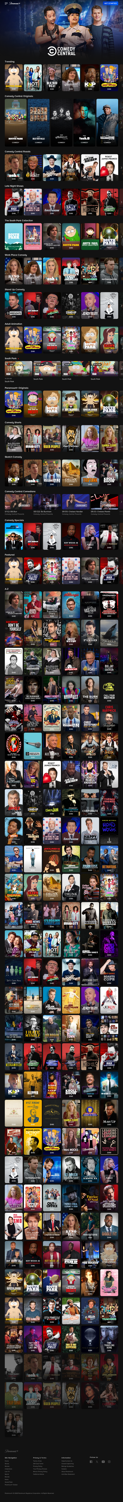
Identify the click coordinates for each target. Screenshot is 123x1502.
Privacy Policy (37, 1466)
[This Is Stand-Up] (90, 1339)
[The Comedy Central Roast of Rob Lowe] (109, 774)
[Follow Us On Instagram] (109, 1462)
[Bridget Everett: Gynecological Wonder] (52, 689)
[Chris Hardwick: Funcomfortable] (109, 717)
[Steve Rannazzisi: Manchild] (52, 1311)
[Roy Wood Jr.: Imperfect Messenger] (33, 1254)
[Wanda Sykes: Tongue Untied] (90, 1395)
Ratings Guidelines (68, 1466)
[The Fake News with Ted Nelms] (33, 915)
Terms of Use (37, 1461)
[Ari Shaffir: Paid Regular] (14, 661)
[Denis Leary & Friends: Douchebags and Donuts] (71, 859)
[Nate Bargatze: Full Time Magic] (14, 1169)
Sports (7, 1474)
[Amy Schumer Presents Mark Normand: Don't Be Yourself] (14, 633)
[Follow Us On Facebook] (91, 1462)
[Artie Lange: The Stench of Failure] (33, 661)
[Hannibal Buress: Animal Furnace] (90, 915)
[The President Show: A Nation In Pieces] (52, 1226)
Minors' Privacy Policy (40, 1471)
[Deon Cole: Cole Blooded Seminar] (90, 859)
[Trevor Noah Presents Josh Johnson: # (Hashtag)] (109, 1367)
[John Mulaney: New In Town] (71, 1028)
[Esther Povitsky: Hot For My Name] (90, 887)
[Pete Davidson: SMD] (14, 1226)
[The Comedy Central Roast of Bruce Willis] (90, 746)
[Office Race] (33, 1198)
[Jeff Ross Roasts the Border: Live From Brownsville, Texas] (33, 1000)
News (7, 1479)
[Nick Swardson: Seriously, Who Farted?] (71, 1169)
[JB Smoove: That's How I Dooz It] (90, 943)
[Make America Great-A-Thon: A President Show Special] (90, 1113)
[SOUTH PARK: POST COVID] (109, 1254)
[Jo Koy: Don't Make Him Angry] (90, 1000)
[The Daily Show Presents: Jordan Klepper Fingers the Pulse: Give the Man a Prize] (52, 1339)
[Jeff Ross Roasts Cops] (109, 972)
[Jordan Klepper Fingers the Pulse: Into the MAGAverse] (71, 1056)
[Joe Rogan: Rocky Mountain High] (52, 1028)
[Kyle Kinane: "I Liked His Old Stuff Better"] (14, 1113)
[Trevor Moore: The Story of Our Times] (90, 1367)
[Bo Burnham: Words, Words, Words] (33, 689)
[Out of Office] (52, 1198)
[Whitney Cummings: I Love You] (109, 1395)
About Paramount (67, 1471)
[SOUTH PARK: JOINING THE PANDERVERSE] (33, 1282)
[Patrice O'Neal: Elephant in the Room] (71, 1198)
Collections (8, 1469)
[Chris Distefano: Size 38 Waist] (90, 717)
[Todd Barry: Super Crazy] (14, 1367)
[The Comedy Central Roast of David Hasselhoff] (14, 774)
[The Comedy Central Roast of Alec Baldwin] (52, 746)
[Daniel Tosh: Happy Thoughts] (90, 830)
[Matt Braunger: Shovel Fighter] (14, 1141)
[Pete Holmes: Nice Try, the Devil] (33, 1226)
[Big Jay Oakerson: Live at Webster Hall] (109, 661)
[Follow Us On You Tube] (103, 1462)
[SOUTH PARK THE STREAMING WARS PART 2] (14, 1282)
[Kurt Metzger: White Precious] (109, 1085)
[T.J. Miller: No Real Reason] (90, 1311)
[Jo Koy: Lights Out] (109, 1000)
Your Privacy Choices (40, 1469)
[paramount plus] (14, 3)
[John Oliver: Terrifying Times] (109, 1028)
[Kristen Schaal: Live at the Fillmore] (52, 1085)
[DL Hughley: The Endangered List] (33, 830)
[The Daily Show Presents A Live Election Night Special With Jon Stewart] (52, 830)
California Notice (38, 1474)
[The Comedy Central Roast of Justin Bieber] (71, 774)
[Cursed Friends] (109, 802)
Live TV (7, 1471)
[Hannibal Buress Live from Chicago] (109, 915)
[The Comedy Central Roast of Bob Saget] (71, 746)
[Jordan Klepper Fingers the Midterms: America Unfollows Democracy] (52, 1056)
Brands (7, 1477)
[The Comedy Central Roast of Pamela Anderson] (90, 774)
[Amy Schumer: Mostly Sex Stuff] (71, 633)
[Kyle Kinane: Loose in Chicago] (33, 1113)
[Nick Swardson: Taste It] (90, 1169)
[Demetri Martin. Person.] (33, 859)
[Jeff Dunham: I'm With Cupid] (33, 972)
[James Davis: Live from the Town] (109, 943)
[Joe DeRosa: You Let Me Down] (14, 1028)
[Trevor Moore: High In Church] (71, 1367)
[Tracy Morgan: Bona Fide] (52, 1367)
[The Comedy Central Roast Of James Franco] (52, 774)
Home (7, 1461)
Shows (7, 1463)
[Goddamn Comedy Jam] (52, 915)
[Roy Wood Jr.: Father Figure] (14, 1254)
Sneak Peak (8, 1482)
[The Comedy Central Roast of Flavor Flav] (33, 774)
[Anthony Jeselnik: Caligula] (109, 633)
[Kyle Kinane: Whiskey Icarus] (52, 1113)
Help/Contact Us (67, 1461)
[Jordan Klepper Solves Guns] (14, 1056)
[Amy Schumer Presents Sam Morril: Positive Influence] (52, 633)
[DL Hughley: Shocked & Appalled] (14, 830)
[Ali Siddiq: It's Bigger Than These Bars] (90, 604)
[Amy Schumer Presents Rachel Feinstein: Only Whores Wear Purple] (33, 633)
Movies (7, 1466)
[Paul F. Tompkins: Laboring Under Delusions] (109, 1198)
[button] (6, 4)
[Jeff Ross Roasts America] (90, 972)
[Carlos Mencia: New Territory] (33, 717)
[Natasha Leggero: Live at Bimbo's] (109, 1141)
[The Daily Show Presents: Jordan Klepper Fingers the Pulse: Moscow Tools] (90, 1056)
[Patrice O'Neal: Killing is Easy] (90, 1198)
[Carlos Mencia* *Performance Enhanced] (14, 717)
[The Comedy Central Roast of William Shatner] (14, 802)
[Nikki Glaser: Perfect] (109, 1169)
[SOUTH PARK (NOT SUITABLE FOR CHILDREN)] (52, 1282)
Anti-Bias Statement (68, 1474)
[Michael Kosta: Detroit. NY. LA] (33, 1141)
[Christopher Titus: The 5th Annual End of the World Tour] (14, 746)
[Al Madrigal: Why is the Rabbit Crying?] (71, 604)
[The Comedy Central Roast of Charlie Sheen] (109, 746)
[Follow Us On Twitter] (96, 1461)
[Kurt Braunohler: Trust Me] (90, 1085)
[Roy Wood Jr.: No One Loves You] (52, 1254)
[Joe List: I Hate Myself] (33, 1028)
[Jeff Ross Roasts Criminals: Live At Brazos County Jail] (14, 1000)
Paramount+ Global (11, 1485)
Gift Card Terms (38, 1463)
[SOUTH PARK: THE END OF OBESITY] (71, 1282)
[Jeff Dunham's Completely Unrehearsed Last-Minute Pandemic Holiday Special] (52, 972)
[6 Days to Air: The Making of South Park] (14, 604)
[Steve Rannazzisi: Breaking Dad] (33, 1311)
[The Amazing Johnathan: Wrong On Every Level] (109, 604)
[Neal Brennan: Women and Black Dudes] (52, 1169)
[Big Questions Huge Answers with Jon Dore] (14, 689)
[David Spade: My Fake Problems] (14, 859)
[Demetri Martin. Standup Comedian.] (52, 859)
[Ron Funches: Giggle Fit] (109, 1226)
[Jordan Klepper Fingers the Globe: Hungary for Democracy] (33, 1056)
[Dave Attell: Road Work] (109, 830)
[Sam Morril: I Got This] (90, 1282)
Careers (64, 1469)
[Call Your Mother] (109, 689)
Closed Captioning (68, 1463)
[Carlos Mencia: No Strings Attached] (52, 717)
